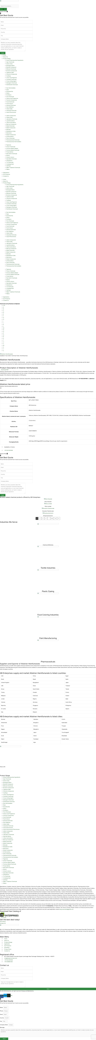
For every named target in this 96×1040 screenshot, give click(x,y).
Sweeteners (6, 874)
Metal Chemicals (7, 841)
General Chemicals (8, 820)
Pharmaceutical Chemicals (9, 855)
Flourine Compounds (8, 815)
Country (2, 1018)
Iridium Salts (6, 832)
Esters (4, 808)
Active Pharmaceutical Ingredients (11, 777)
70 (55, 518)
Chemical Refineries (48, 545)
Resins (5, 869)
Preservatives (6, 866)
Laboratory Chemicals (8, 834)
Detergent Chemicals (8, 799)
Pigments (5, 859)
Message (2, 1027)
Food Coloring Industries (48, 615)
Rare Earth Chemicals (8, 867)
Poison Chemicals (7, 860)
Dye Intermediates (7, 803)
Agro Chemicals (7, 779)
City (1, 1021)
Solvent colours (7, 871)
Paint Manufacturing (48, 638)
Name (1, 1007)
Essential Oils (6, 806)
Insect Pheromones (8, 827)
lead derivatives (7, 836)
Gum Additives (6, 822)
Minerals (5, 845)
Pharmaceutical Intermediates (10, 857)
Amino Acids (6, 780)
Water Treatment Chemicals (10, 881)
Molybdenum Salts (7, 846)
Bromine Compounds (8, 787)
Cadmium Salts (7, 789)
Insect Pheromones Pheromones (11, 829)
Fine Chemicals (7, 812)
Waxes (4, 883)
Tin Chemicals (6, 876)
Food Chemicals (7, 817)
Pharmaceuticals (48, 662)
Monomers (6, 848)
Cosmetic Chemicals (8, 796)
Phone (2, 1011)
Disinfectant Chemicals (9, 801)
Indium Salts (6, 824)
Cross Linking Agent (8, 798)
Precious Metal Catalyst (9, 862)
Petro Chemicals (7, 853)
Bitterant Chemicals (8, 786)
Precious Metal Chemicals (9, 864)
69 (52, 518)
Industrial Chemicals (8, 826)
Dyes (4, 805)
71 (58, 518)
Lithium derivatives (8, 838)
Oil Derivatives (6, 852)
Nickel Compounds (8, 850)
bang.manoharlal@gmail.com (66, 909)
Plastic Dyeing (48, 591)
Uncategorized (6, 878)
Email (1, 1014)
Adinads (36, 991)
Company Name (4, 1024)
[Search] (3, 9)
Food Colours (6, 819)
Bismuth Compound (8, 784)
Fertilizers (5, 810)
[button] (48, 770)
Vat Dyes (5, 879)
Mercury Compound (8, 839)
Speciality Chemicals (8, 872)
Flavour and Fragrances (9, 813)
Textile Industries (48, 568)
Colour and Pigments (8, 794)
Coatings (5, 793)
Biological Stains (7, 782)
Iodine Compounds (8, 831)
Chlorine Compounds (8, 791)
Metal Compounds (7, 843)
